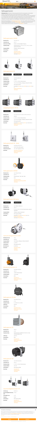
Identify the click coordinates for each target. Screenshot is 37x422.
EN (22, 1)
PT (30, 1)
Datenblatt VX (16, 400)
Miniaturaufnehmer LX (10, 267)
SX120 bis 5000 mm (28, 74)
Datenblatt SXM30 (17, 179)
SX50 (19, 86)
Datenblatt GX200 (17, 51)
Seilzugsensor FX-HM (9, 297)
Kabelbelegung (16, 370)
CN (32, 1)
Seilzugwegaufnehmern (16, 20)
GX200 (19, 53)
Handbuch (16, 248)
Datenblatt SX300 (17, 247)
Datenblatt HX (16, 369)
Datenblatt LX (16, 277)
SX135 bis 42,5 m (17, 111)
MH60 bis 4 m (7, 202)
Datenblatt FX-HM (17, 307)
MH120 (24, 215)
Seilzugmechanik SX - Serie (11, 143)
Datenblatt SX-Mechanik (18, 150)
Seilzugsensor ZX (8, 327)
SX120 (30, 86)
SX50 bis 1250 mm (7, 74)
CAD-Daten (16, 181)
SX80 (25, 86)
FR (26, 1)
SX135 (19, 122)
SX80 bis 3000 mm (18, 74)
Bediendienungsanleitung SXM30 (20, 180)
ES (24, 1)
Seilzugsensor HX (8, 358)
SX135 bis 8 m (7, 111)
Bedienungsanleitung (18, 52)
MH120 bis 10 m (17, 202)
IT (28, 1)
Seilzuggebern (21, 23)
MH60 (19, 215)
